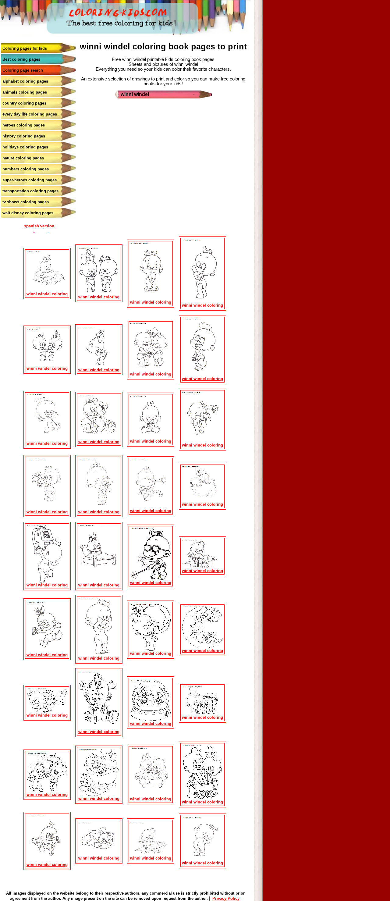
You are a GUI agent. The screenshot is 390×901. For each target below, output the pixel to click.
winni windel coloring (47, 294)
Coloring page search (22, 70)
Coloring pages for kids (24, 48)
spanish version (39, 226)
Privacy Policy (225, 898)
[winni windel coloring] (47, 290)
